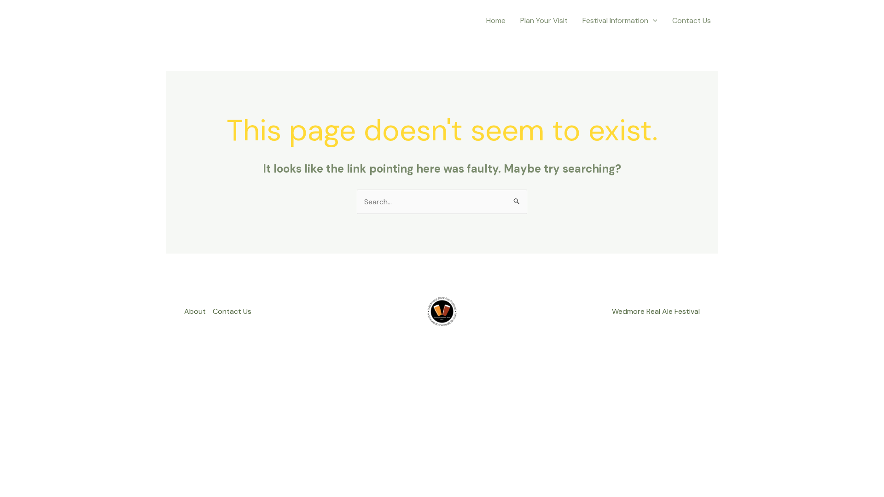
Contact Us (691, 20)
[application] (652, 21)
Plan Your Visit (544, 20)
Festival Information (615, 20)
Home (496, 20)
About (195, 311)
